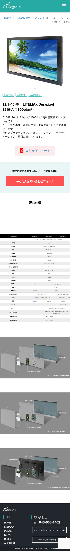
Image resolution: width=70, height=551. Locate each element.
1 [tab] (35, 88)
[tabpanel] (35, 60)
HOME (7, 522)
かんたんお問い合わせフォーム (35, 181)
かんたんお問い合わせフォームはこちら (49, 530)
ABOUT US (10, 543)
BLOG (7, 539)
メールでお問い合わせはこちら (49, 539)
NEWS (7, 535)
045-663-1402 (46, 522)
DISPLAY (9, 526)
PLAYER (8, 530)
